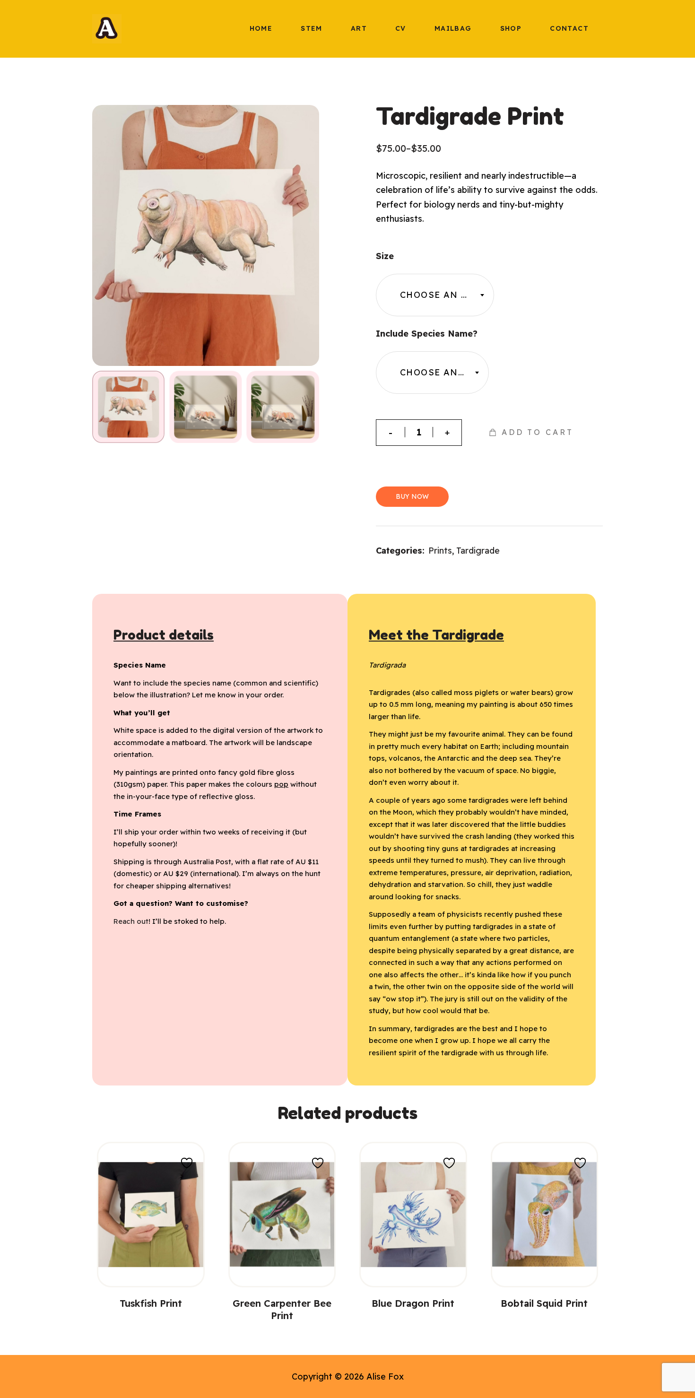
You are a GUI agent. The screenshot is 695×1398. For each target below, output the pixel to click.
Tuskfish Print (151, 1303)
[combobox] (435, 295)
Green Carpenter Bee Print (282, 1309)
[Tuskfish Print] (150, 1214)
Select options (150, 1264)
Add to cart (537, 432)
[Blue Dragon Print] (413, 1214)
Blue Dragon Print (413, 1303)
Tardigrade (478, 550)
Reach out (130, 921)
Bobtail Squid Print (544, 1303)
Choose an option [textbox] (447, 294)
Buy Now (412, 496)
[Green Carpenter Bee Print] (282, 1214)
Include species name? (427, 333)
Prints (440, 550)
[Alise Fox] (107, 28)
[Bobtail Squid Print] (544, 1214)
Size (385, 256)
